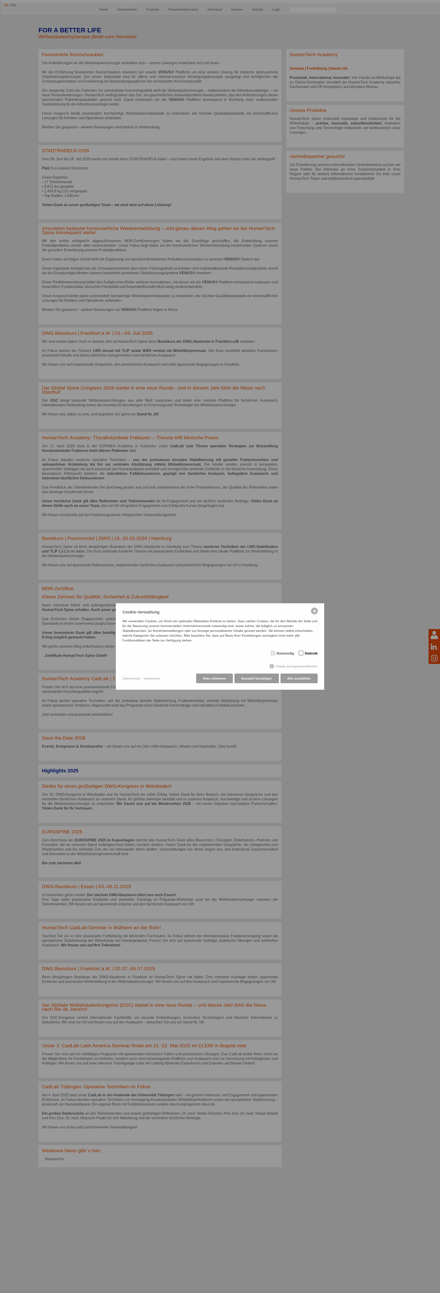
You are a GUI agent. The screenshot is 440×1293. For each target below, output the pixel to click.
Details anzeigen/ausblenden (297, 666)
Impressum (152, 678)
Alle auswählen (299, 678)
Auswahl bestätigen (256, 678)
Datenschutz (131, 678)
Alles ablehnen (214, 678)
